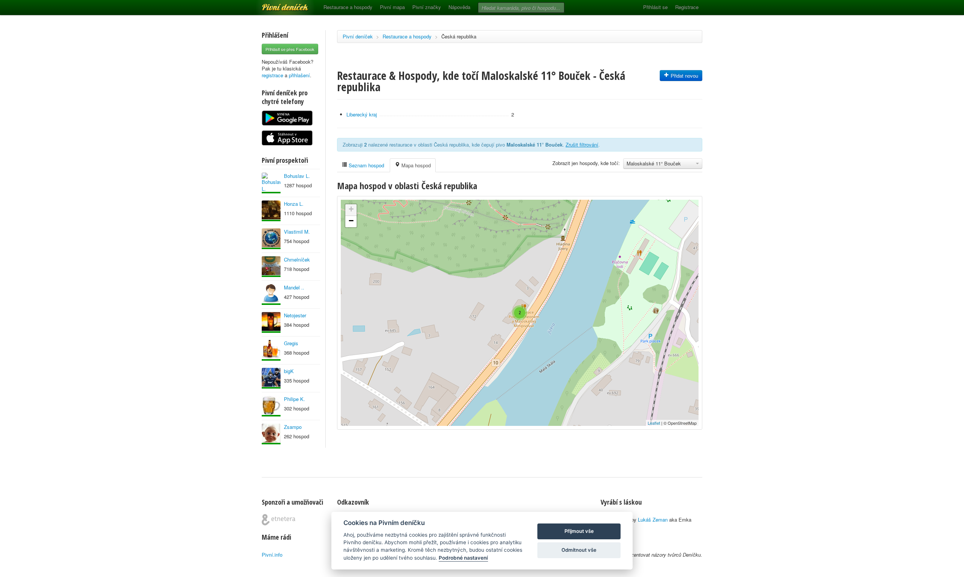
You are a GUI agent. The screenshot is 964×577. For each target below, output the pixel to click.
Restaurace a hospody (347, 7)
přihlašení (299, 75)
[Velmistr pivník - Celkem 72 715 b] (271, 378)
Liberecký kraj (361, 114)
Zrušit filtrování (582, 144)
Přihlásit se (655, 7)
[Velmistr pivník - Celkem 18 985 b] (271, 322)
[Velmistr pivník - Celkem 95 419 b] (271, 183)
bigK (289, 371)
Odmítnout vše (578, 550)
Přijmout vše (579, 531)
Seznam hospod (365, 165)
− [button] (351, 220)
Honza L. (294, 203)
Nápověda (459, 7)
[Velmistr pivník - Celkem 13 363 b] (271, 210)
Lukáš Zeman (653, 519)
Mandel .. (294, 287)
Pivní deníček (276, 4)
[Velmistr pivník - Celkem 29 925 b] (271, 434)
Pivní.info (272, 554)
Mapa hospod (415, 165)
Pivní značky (426, 7)
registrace (272, 75)
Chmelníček (297, 259)
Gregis (291, 343)
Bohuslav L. (297, 175)
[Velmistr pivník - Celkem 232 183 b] (271, 350)
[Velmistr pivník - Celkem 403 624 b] (271, 238)
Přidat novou (683, 75)
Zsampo (293, 426)
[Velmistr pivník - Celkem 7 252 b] (271, 406)
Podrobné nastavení (463, 558)
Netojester (295, 315)
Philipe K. (294, 399)
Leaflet (654, 423)
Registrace (687, 7)
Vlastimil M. (297, 231)
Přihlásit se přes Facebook (289, 49)
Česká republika (458, 36)
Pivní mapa (392, 7)
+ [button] (351, 209)
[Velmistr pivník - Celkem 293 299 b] (271, 266)
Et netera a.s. (278, 519)
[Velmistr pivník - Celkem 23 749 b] (271, 294)
